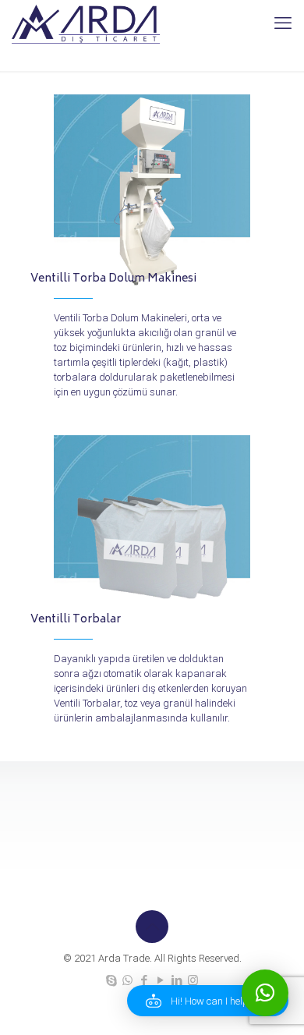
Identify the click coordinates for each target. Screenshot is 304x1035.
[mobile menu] (283, 23)
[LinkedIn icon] (176, 980)
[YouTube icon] (160, 980)
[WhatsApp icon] (127, 980)
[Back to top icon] (152, 926)
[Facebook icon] (144, 980)
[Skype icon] (111, 980)
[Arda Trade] (87, 23)
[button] (207, 1000)
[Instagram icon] (193, 980)
